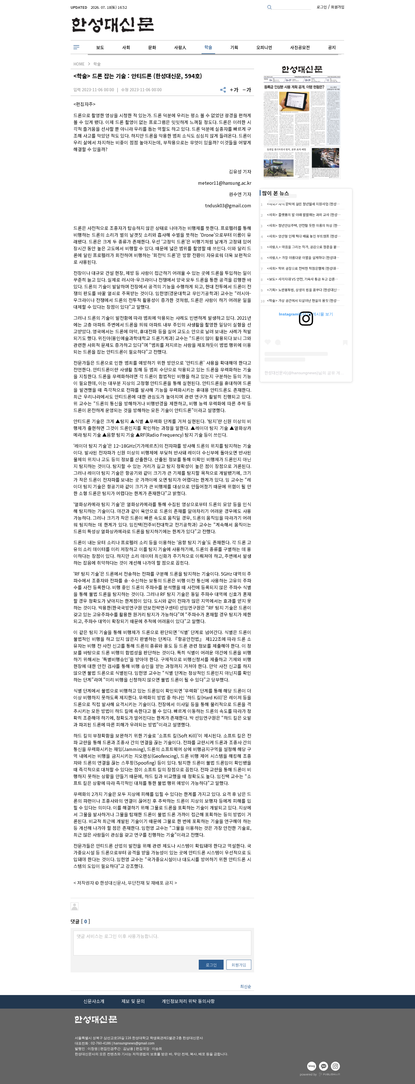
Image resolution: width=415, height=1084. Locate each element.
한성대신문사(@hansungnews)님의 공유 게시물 (306, 373)
